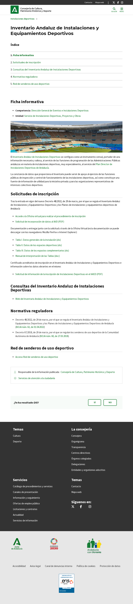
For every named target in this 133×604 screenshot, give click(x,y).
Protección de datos (110, 566)
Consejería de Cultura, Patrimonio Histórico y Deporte (88, 372)
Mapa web (99, 2)
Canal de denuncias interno (58, 566)
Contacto (88, 2)
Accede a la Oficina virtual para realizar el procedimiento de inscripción (50, 216)
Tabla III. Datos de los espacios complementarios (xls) (42, 250)
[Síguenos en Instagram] (122, 2)
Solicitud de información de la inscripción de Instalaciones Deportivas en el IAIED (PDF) (59, 274)
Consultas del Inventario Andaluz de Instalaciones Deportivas (47, 69)
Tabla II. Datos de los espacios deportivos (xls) (38, 245)
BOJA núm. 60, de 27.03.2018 (54, 336)
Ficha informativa (23, 55)
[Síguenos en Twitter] (114, 2)
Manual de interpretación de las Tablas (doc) (37, 255)
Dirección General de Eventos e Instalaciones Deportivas (60, 110)
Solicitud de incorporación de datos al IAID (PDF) (39, 221)
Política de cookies (86, 566)
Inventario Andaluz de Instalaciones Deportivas (36, 156)
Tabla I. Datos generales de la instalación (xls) (38, 239)
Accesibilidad (19, 566)
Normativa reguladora (25, 76)
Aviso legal (35, 566)
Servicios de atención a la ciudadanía (36, 378)
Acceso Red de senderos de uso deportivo (36, 356)
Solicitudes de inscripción (27, 62)
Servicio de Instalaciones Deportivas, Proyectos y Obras (52, 115)
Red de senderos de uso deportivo (31, 83)
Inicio (42, 10)
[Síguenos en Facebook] (118, 2)
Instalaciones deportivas (22, 18)
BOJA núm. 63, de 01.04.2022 (30, 327)
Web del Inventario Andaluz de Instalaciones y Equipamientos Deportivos (52, 298)
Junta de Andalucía (15, 10)
